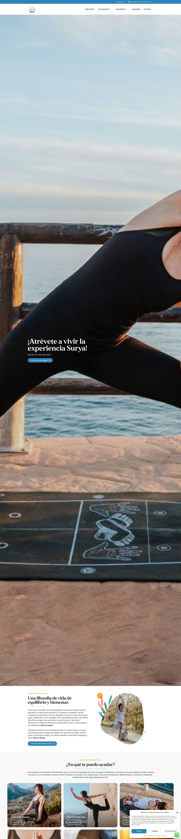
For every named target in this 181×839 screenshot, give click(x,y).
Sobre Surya (89, 9)
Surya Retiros (120, 9)
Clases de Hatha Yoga (76, 817)
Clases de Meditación (20, 817)
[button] (177, 812)
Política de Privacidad (154, 835)
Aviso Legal (164, 835)
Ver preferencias (170, 831)
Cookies (145, 835)
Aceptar (139, 831)
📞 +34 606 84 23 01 (119, 2)
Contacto (147, 9)
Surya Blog (136, 9)
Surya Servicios (103, 9)
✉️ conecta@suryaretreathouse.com (139, 2)
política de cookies (136, 821)
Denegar (155, 831)
